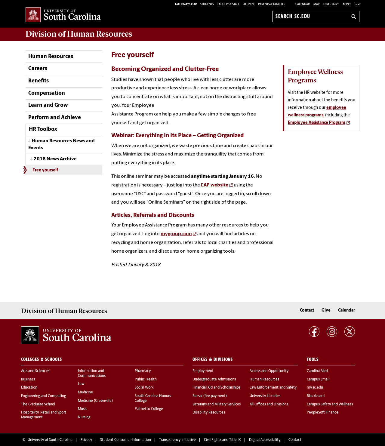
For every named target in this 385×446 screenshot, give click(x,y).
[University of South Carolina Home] (63, 15)
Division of (79, 33)
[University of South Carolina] (66, 335)
